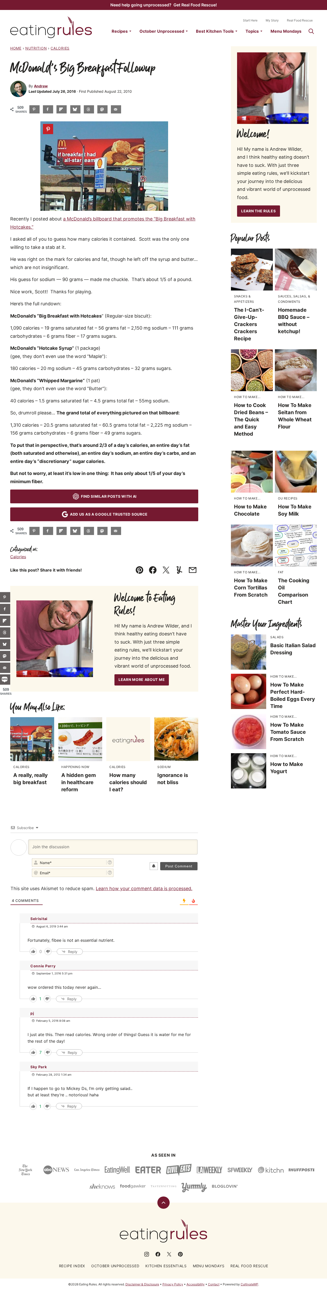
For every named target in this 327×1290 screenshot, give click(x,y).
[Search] (311, 31)
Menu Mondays (286, 31)
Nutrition (36, 48)
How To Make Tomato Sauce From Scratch (288, 732)
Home (15, 48)
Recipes (120, 31)
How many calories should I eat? (128, 782)
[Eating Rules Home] (51, 27)
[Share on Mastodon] (102, 109)
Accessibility (195, 1284)
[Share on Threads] (89, 109)
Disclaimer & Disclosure (142, 1284)
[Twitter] (169, 1254)
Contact (213, 1284)
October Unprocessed (161, 31)
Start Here (250, 20)
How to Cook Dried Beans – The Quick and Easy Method (251, 419)
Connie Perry (42, 966)
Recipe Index (72, 1266)
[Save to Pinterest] (34, 109)
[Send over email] (116, 109)
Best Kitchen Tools (215, 31)
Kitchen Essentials (166, 1266)
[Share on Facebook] (48, 109)
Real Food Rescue (300, 20)
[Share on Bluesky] (75, 109)
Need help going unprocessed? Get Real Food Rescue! (163, 4)
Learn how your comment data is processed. (144, 888)
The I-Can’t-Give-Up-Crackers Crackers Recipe (249, 324)
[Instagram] (146, 1254)
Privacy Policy (172, 1284)
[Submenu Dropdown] (130, 31)
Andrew (41, 86)
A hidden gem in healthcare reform (78, 782)
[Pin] (48, 129)
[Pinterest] (180, 1254)
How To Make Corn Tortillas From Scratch (250, 587)
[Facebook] (158, 1254)
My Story (272, 20)
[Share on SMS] (5, 679)
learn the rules (258, 211)
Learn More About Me (142, 679)
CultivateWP (249, 1284)
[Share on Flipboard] (61, 109)
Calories (60, 48)
